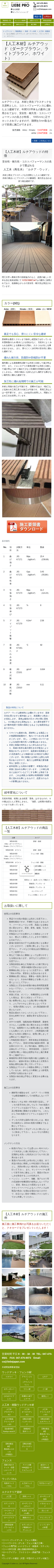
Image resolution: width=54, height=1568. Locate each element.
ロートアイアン (9, 1519)
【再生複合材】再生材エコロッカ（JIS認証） (9, 1449)
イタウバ (9, 1377)
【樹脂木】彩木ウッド (27, 1430)
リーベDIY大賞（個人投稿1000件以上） (20, 1549)
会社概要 (16, 9)
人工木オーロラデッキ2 (27, 1412)
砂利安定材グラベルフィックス (9, 1527)
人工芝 (9, 1496)
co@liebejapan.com (44, 9)
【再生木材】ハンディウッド (27, 1421)
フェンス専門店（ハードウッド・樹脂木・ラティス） (26, 1546)
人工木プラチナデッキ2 (9, 1412)
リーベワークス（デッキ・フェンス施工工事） (23, 1543)
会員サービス (34, 20)
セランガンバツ (9, 1390)
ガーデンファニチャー (27, 1504)
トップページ (7, 31)
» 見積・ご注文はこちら (41, 141)
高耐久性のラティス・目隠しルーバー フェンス (9, 1469)
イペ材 (45, 1389)
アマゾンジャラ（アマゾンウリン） (27, 1381)
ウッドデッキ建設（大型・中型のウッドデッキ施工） (26, 1558)
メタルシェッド (45, 1504)
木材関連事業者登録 (11, 1367)
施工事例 (33, 24)
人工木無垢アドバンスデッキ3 (9, 1421)
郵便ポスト (27, 1518)
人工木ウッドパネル (27, 1484)
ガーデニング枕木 (45, 1497)
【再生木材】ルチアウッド (45, 1420)
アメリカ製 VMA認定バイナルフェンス (27, 1467)
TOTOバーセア (45, 1483)
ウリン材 (27, 1389)
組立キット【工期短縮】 (45, 1466)
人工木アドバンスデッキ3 (45, 1412)
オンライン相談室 (20, 20)
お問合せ (47, 17)
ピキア (45, 1377)
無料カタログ (20, 24)
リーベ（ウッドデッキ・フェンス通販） (20, 1540)
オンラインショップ (20, 12)
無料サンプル (7, 24)
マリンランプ (45, 1518)
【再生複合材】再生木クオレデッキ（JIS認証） (45, 1434)
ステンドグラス (9, 1504)
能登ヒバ (45, 1396)
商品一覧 (38, 17)
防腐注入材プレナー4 (27, 1397)
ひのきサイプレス (9, 1397)
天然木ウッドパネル (9, 1484)
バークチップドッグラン (9, 1512)
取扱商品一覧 (7, 20)
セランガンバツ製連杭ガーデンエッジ (27, 1527)
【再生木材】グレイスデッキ (27, 1446)
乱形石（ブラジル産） (27, 1512)
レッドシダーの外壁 (45, 1526)
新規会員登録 (47, 20)
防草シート (27, 1496)
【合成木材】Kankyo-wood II (9, 1430)
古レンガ (45, 1511)
